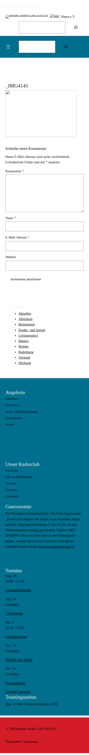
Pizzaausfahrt (15, 683)
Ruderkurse (26, 352)
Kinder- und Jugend (32, 330)
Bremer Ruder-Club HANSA (20, 6)
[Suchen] (76, 27)
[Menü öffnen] (8, 47)
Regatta (23, 346)
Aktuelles (25, 313)
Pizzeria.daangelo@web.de (57, 546)
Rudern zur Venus (19, 660)
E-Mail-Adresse (17, 237)
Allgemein (26, 319)
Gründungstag (16, 637)
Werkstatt (25, 363)
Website (10, 257)
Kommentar (14, 171)
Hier (8, 704)
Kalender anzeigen (17, 692)
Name (10, 218)
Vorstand (24, 357)
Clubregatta (14, 613)
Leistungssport (28, 335)
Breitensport (27, 324)
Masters (24, 341)
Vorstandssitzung (18, 590)
